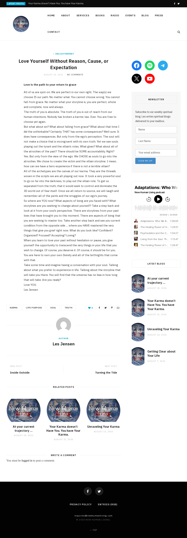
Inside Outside (20, 372)
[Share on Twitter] (10, 105)
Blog (145, 15)
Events (130, 15)
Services (83, 15)
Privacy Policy (81, 504)
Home (51, 15)
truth (68, 307)
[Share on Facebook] (10, 96)
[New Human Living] (21, 24)
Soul (53, 307)
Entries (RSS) (107, 504)
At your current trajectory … (23, 428)
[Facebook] (88, 491)
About (65, 15)
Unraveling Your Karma (103, 426)
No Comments (75, 74)
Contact (53, 31)
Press (159, 15)
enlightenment (65, 54)
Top (94, 530)
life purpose (34, 307)
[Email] (10, 124)
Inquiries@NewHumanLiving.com (94, 515)
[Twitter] (99, 491)
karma (14, 307)
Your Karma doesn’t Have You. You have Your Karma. (56, 3)
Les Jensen (64, 343)
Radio (115, 15)
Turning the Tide (106, 372)
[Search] (178, 32)
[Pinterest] (10, 115)
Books (100, 15)
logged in (27, 460)
